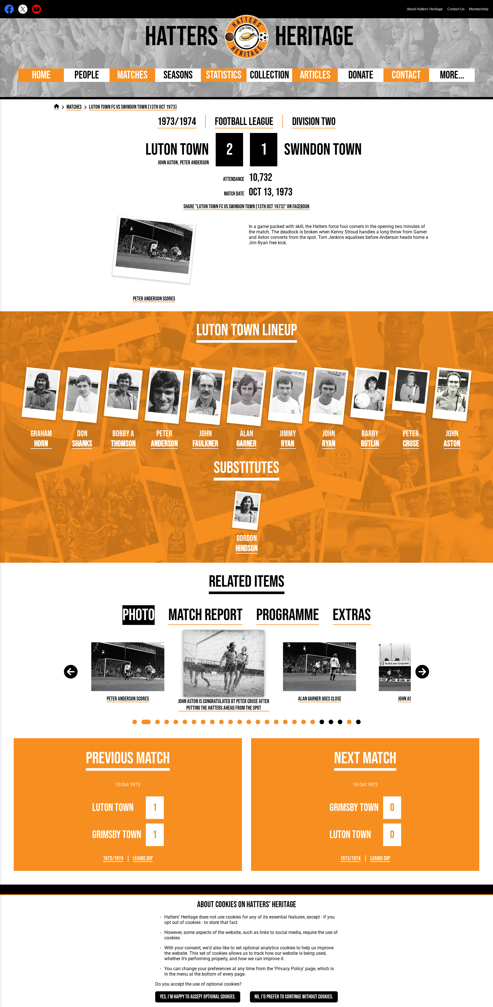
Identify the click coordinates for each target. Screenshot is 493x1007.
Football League (244, 121)
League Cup (143, 858)
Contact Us (455, 9)
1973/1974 (176, 121)
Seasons (178, 75)
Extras (352, 615)
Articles (315, 75)
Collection (269, 75)
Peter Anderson (194, 163)
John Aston (168, 163)
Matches (132, 75)
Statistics (223, 75)
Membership (478, 9)
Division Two (314, 121)
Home (41, 75)
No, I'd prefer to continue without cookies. (293, 997)
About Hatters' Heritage (425, 9)
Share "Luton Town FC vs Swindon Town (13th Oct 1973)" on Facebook (246, 206)
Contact (406, 75)
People (86, 75)
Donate (360, 75)
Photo (138, 615)
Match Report (205, 615)
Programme (287, 615)
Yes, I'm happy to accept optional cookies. (198, 997)
